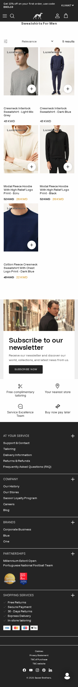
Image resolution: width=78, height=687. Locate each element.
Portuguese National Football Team (28, 565)
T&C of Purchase (39, 659)
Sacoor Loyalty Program (20, 498)
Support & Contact (16, 443)
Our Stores (11, 492)
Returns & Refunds (16, 461)
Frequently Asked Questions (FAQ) (27, 466)
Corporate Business (17, 529)
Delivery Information (17, 455)
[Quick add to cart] (31, 88)
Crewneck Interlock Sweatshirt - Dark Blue (55, 109)
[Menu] (5, 16)
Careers (9, 504)
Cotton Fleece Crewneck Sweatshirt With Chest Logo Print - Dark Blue (20, 268)
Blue (6, 535)
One (6, 541)
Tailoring (9, 449)
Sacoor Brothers (43, 677)
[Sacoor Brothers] (38, 16)
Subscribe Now (26, 369)
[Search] (14, 16)
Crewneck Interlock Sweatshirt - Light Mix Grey (18, 111)
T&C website (39, 663)
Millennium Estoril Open (19, 560)
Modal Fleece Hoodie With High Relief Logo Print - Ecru (18, 189)
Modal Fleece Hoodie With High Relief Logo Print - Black (54, 189)
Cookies (39, 651)
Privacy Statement (39, 655)
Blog (6, 510)
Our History (11, 486)
